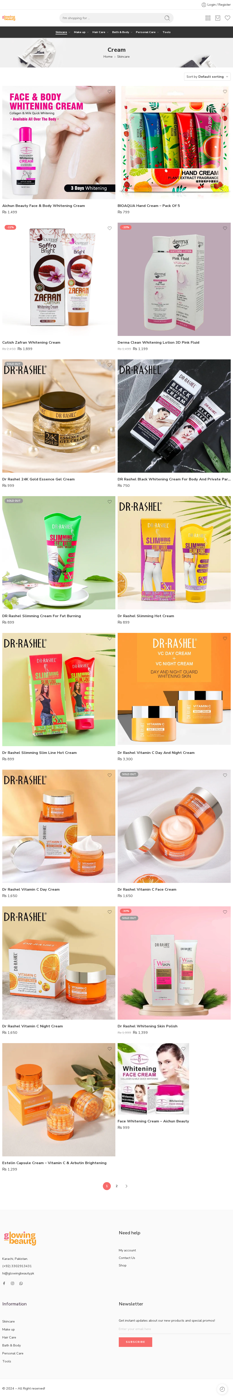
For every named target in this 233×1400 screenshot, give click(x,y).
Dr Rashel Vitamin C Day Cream (31, 889)
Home (108, 56)
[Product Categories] (208, 18)
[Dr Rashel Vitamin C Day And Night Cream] (174, 689)
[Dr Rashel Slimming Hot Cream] (174, 552)
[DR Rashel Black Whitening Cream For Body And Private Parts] (174, 416)
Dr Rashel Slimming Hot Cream (146, 616)
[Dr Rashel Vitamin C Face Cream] (174, 826)
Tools (166, 32)
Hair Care (98, 32)
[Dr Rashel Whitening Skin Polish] (174, 963)
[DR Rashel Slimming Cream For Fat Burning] (58, 552)
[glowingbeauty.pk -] (8, 18)
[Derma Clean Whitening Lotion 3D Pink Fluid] (174, 279)
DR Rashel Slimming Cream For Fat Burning (41, 616)
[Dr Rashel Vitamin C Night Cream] (58, 963)
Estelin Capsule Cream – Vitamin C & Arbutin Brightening (54, 1162)
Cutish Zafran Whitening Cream (31, 342)
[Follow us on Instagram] (12, 1283)
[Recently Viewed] (222, 1389)
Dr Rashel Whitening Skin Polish (147, 1026)
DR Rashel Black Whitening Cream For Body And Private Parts (174, 479)
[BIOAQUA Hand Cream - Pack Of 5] (174, 142)
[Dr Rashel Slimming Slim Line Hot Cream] (58, 689)
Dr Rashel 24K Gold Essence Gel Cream (38, 479)
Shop (123, 1265)
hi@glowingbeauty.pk (18, 1273)
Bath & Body (120, 32)
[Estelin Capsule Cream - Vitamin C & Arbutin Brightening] (58, 1099)
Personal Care (146, 32)
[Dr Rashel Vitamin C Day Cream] (58, 826)
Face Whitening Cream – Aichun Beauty (153, 1121)
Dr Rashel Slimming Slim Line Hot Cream (39, 752)
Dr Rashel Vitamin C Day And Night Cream (156, 752)
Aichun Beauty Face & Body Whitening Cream (43, 205)
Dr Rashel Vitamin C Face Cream (147, 889)
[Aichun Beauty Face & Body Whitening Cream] (58, 142)
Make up (80, 32)
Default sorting (211, 76)
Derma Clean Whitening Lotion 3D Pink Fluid (158, 342)
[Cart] (218, 18)
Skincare (61, 32)
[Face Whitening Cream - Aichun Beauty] (153, 1079)
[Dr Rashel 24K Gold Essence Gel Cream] (58, 416)
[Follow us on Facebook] (4, 1283)
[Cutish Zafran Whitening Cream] (58, 279)
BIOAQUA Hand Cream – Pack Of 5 (149, 205)
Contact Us (127, 1258)
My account (127, 1250)
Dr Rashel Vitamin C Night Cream (32, 1026)
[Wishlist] (109, 91)
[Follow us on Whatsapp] (21, 1283)
